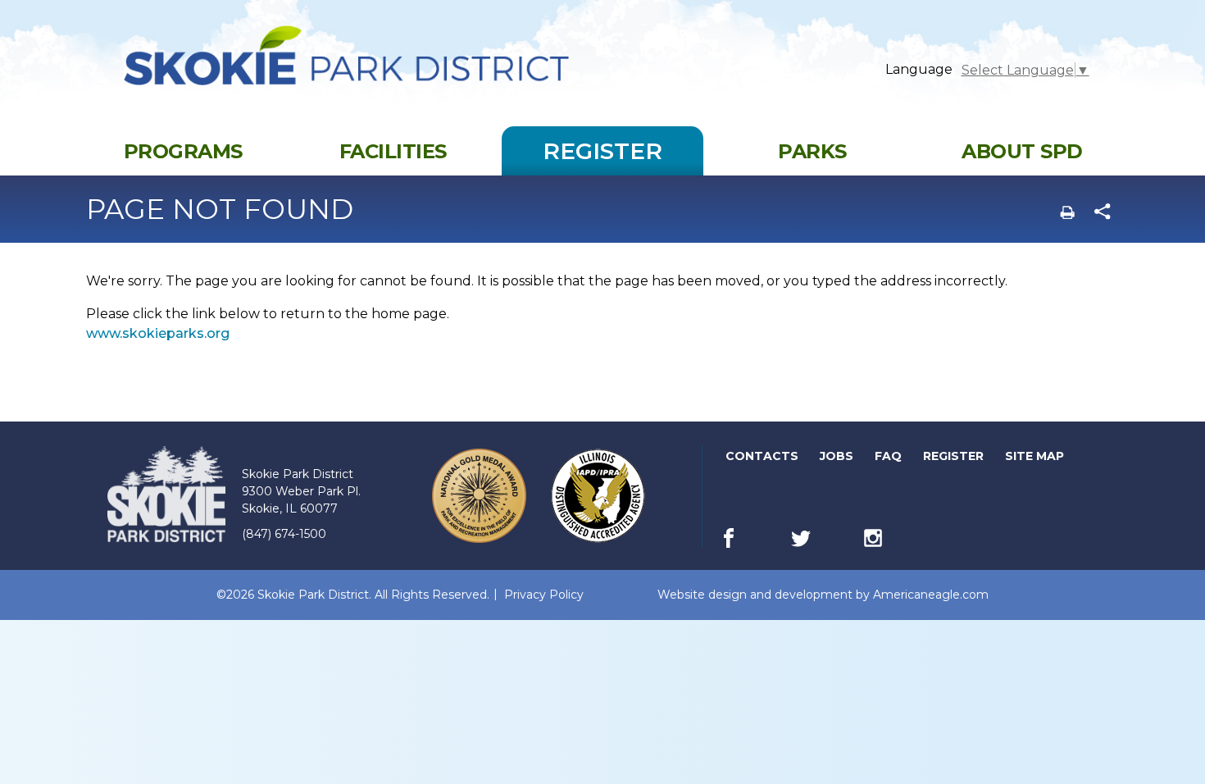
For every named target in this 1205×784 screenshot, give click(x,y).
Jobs (838, 459)
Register (954, 459)
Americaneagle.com (931, 595)
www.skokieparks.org (158, 333)
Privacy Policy (544, 594)
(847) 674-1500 (284, 533)
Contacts (761, 456)
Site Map (1034, 456)
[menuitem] (183, 150)
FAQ (888, 456)
